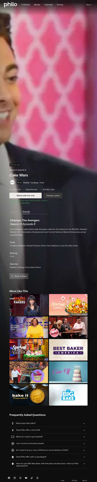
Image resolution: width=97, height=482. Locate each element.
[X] (20, 477)
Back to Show (20, 276)
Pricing (60, 4)
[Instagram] (14, 477)
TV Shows (25, 4)
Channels (48, 4)
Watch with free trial (25, 195)
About (84, 480)
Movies (37, 4)
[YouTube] (26, 477)
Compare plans (53, 195)
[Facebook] (9, 477)
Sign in (88, 5)
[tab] (26, 212)
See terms (25, 203)
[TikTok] (31, 477)
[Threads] (37, 477)
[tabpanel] (48, 243)
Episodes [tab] (15, 211)
